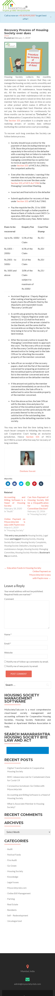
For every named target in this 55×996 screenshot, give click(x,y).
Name (8, 634)
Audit (10, 849)
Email (7, 643)
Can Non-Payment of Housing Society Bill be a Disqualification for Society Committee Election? (38, 503)
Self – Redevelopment (17, 915)
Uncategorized (14, 921)
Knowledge (12, 876)
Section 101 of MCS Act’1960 (25, 183)
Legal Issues (13, 882)
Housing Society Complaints (33, 542)
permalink (12, 555)
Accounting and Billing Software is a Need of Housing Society (14, 501)
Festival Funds (14, 854)
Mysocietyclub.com (17, 887)
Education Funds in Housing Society (22, 567)
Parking (11, 898)
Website (8, 652)
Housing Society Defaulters (16, 545)
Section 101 (14, 120)
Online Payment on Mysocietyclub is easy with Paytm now (14, 522)
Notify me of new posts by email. (22, 666)
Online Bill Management (19, 893)
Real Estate (12, 904)
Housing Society (35, 535)
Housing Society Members (27, 552)
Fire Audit (12, 860)
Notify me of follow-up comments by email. (27, 661)
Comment (9, 599)
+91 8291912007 (27, 15)
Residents (12, 910)
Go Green (11, 865)
